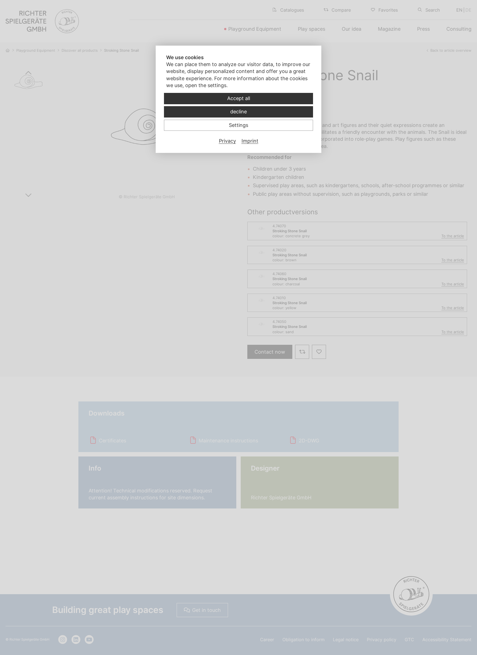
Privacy (227, 141)
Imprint (250, 141)
